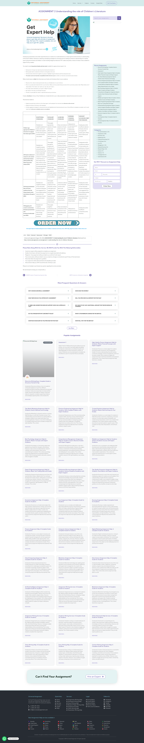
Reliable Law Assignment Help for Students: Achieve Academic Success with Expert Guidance (104, 440)
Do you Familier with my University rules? (40, 313)
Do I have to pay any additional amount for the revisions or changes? (93, 306)
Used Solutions (101, 156)
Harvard (33, 235)
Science (99, 150)
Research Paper (101, 148)
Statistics (100, 152)
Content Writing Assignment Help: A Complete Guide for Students (102, 645)
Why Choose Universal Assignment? (39, 291)
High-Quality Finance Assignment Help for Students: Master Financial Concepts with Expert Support (104, 344)
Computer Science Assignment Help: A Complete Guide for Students (70, 529)
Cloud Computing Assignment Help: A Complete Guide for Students (36, 558)
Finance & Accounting (102, 139)
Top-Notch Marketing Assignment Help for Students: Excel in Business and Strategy (37, 409)
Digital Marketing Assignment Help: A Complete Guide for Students (103, 529)
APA (25, 235)
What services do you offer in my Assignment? (42, 298)
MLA (28, 235)
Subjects (87, 3)
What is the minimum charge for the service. (88, 313)
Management (101, 145)
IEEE (50, 235)
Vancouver (39, 235)
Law (99, 143)
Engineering (100, 137)
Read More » (28, 399)
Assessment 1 (101, 71)
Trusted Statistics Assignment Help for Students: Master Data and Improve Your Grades (104, 410)
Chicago (45, 235)
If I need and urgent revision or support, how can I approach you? (46, 306)
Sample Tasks (99, 3)
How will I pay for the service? (84, 320)
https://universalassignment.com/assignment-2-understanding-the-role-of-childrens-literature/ (48, 240)
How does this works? (81, 291)
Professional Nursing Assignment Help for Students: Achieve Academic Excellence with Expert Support (71, 471)
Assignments (100, 133)
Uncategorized (101, 154)
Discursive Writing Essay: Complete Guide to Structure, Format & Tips (38, 381)
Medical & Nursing (102, 147)
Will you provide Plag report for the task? (88, 298)
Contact (92, 3)
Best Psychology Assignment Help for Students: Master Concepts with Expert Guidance (36, 440)
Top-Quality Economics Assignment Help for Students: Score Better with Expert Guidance (105, 470)
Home (74, 3)
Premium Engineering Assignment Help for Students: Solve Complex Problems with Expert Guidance (71, 410)
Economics (100, 135)
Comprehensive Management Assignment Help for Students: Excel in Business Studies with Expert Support (108, 93)
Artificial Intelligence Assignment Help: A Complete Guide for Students (36, 587)
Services (79, 3)
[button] (111, 3)
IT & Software (101, 141)
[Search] (119, 18)
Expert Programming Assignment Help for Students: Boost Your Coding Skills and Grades (38, 470)
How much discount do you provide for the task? (43, 320)
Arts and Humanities (102, 131)
